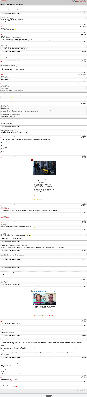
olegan (1, 137)
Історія (71, 0)
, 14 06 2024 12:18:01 (4, 45)
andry (1, 7)
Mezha (83, 0)
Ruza (1, 157)
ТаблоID (75, 0)
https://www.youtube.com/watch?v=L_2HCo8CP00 (8, 380)
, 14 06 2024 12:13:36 (5, 36)
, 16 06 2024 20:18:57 (4, 224)
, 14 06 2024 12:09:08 (4, 28)
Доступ (85, 0)
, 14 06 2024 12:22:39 (4, 76)
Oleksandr (2, 26)
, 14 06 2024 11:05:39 (4, 385)
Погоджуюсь (49, 395)
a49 (1, 377)
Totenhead (2, 43)
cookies (43, 395)
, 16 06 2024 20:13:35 (4, 207)
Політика (65, 0)
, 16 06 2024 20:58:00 (4, 281)
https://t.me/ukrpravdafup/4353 (5, 208)
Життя (73, 0)
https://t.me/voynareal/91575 (4, 98)
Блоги (68, 0)
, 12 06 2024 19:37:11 (4, 105)
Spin (1, 61)
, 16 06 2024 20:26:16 (4, 233)
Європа (78, 0)
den (1, 260)
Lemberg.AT (2, 358)
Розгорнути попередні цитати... (5, 46)
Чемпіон (80, 0)
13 (82, 390)
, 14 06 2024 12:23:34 (4, 85)
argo (1, 288)
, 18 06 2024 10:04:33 (4, 329)
